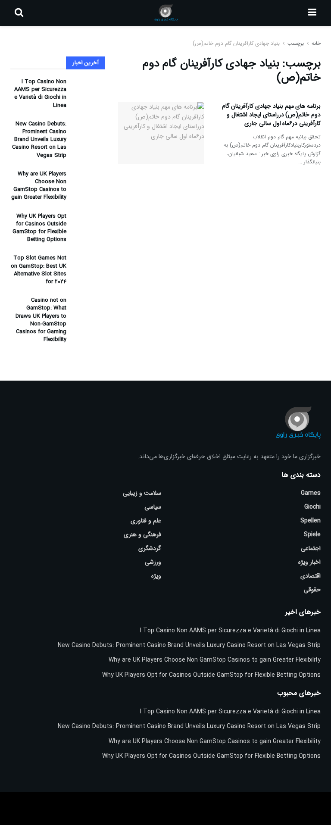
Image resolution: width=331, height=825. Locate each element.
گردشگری (149, 548)
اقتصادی (310, 576)
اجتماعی (311, 548)
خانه (315, 43)
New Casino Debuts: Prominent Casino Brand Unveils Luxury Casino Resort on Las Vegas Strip (39, 139)
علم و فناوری (146, 520)
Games (311, 493)
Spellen (310, 520)
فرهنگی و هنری (142, 534)
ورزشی (153, 562)
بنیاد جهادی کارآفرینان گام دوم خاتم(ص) (236, 43)
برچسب (295, 43)
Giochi (312, 507)
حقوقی (312, 589)
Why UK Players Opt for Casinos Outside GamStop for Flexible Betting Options (39, 228)
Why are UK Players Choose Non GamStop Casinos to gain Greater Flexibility (38, 185)
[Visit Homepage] (166, 13)
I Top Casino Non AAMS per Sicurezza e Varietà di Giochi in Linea (40, 93)
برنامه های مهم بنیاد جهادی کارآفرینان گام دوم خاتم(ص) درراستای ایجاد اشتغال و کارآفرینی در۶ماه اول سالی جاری (271, 114)
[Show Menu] (312, 13)
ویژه (156, 576)
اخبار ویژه (309, 562)
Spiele (312, 534)
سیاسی (152, 507)
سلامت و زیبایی (142, 493)
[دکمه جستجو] (19, 13)
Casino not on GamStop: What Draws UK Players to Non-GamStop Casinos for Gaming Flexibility (41, 320)
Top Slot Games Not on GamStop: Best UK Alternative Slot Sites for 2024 (38, 269)
